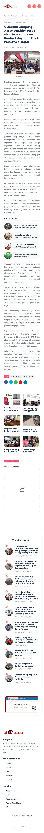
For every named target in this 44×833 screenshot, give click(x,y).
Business (9, 763)
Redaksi (9, 795)
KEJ (7, 807)
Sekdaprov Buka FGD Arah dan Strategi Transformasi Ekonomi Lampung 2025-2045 (25, 610)
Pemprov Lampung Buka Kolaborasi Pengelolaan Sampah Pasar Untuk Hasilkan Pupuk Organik (25, 236)
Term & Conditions (13, 803)
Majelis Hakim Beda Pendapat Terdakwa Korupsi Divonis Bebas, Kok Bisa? (11, 430)
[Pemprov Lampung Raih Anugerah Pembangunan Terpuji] (8, 255)
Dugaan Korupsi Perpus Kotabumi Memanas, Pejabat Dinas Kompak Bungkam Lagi (25, 565)
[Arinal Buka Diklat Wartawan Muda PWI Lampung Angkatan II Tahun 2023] (8, 246)
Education (10, 767)
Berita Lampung (16, 16)
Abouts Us (10, 791)
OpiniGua (9, 780)
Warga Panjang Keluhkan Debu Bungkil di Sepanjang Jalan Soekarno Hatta (12, 451)
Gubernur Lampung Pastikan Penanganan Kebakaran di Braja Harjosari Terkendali (25, 580)
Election (9, 775)
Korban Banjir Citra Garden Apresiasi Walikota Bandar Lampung (30, 451)
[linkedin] (25, 382)
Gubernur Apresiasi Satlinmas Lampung (24, 665)
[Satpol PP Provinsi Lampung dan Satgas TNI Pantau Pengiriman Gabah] (8, 226)
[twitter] (11, 382)
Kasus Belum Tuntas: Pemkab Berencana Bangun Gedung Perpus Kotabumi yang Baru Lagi (26, 595)
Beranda (6, 16)
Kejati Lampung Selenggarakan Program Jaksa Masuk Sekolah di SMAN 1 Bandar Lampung (30, 410)
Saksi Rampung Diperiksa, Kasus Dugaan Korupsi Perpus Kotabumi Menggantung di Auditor (26, 549)
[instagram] (28, 821)
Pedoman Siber (12, 799)
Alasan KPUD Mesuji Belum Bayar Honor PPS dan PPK (25, 653)
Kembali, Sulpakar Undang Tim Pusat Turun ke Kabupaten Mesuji (26, 640)
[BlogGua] (10, 6)
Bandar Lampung (16, 376)
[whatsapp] (16, 382)
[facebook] (6, 382)
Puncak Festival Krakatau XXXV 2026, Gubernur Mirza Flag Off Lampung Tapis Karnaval (27, 626)
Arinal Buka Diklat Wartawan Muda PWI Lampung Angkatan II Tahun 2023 (25, 246)
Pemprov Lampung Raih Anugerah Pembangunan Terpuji (25, 255)
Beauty (8, 771)
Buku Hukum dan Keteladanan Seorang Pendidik (12, 409)
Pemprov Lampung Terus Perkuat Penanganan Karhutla (26, 677)
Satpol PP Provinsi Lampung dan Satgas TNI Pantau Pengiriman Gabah (25, 226)
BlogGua (29, 816)
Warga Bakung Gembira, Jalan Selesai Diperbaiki (31, 430)
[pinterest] (20, 382)
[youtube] (32, 821)
